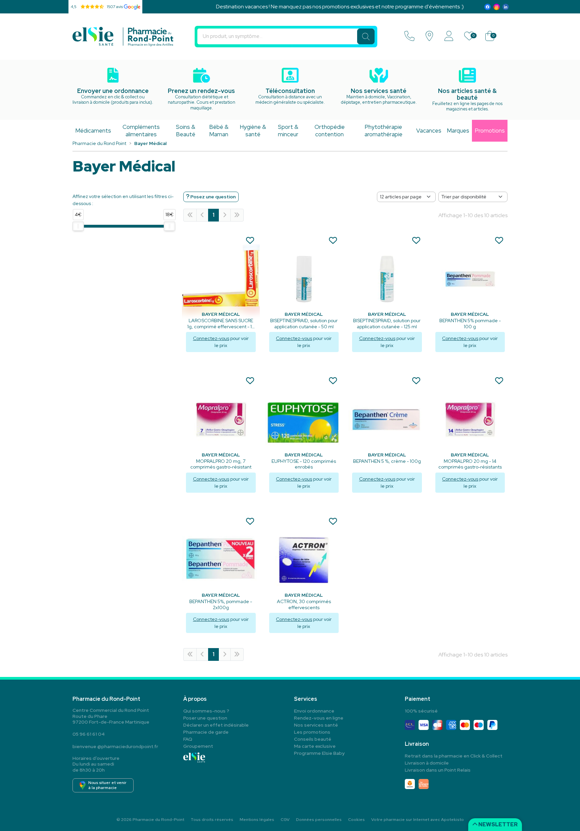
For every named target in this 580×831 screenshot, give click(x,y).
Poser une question (205, 718)
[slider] (78, 226)
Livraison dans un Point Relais (438, 770)
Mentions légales (257, 819)
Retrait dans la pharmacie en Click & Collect (453, 756)
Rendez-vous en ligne (318, 718)
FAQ (187, 739)
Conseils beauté (312, 739)
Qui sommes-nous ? (206, 711)
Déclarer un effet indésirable (216, 725)
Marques (458, 130)
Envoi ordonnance (314, 711)
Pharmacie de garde (206, 732)
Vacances (428, 130)
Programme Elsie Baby (319, 753)
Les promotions (312, 732)
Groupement (198, 746)
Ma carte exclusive (315, 746)
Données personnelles (319, 819)
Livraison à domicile (427, 763)
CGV (285, 819)
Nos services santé (316, 725)
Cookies (356, 819)
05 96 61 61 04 (88, 734)
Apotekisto (417, 819)
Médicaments (93, 130)
